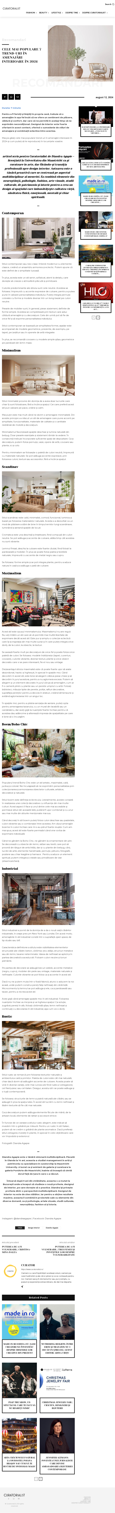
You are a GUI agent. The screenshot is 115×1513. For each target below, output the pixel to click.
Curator (28, 1265)
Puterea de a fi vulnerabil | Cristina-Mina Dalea (16, 1249)
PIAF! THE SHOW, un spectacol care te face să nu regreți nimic (19, 1405)
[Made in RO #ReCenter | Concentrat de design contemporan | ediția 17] (96, 221)
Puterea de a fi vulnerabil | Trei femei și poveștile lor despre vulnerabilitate (58, 1250)
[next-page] (40, 1479)
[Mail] (19, 1499)
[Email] (17, 97)
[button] (109, 4)
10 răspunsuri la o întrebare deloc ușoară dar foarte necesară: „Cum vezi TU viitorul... (96, 130)
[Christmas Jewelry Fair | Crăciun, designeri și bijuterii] (57, 1380)
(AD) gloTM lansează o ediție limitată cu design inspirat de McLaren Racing (96, 165)
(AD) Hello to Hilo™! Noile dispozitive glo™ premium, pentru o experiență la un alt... (96, 306)
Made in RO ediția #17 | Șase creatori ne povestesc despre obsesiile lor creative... (96, 199)
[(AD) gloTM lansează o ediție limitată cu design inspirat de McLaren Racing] (96, 152)
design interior (34, 1228)
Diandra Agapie (52, 1228)
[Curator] (10, 1275)
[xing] (22, 1286)
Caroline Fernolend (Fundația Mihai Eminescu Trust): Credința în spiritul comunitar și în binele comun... (96, 270)
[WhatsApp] (11, 97)
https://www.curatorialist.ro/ (32, 1269)
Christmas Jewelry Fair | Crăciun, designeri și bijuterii (57, 1405)
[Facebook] (5, 97)
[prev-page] (36, 1479)
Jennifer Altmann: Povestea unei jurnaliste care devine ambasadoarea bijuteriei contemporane (57, 1463)
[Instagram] (14, 1499)
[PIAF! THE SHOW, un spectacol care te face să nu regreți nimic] (19, 1380)
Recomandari (14, 40)
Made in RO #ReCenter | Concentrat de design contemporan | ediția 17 (95, 234)
